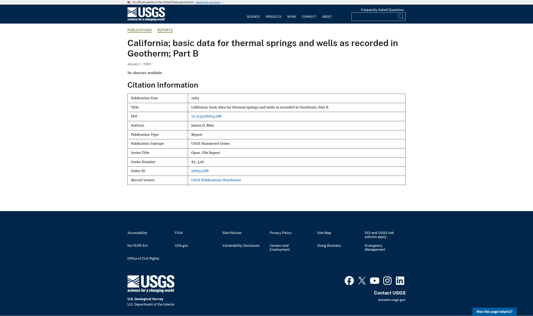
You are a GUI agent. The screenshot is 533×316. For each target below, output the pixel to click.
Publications (139, 30)
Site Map (324, 233)
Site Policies (232, 233)
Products (273, 16)
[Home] (146, 20)
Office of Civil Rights (143, 259)
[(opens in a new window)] (349, 280)
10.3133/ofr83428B (206, 116)
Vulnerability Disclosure (240, 246)
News (291, 16)
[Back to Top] (518, 301)
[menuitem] (253, 14)
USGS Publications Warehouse (216, 180)
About (327, 16)
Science (253, 16)
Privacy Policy (281, 233)
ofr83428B (200, 171)
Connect (309, 16)
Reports (165, 30)
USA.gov (181, 246)
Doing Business (329, 246)
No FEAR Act (137, 246)
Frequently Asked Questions (382, 10)
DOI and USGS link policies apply (379, 235)
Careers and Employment (280, 248)
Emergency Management (375, 248)
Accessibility (137, 233)
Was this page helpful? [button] (495, 312)
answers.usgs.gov (392, 300)
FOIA (179, 233)
